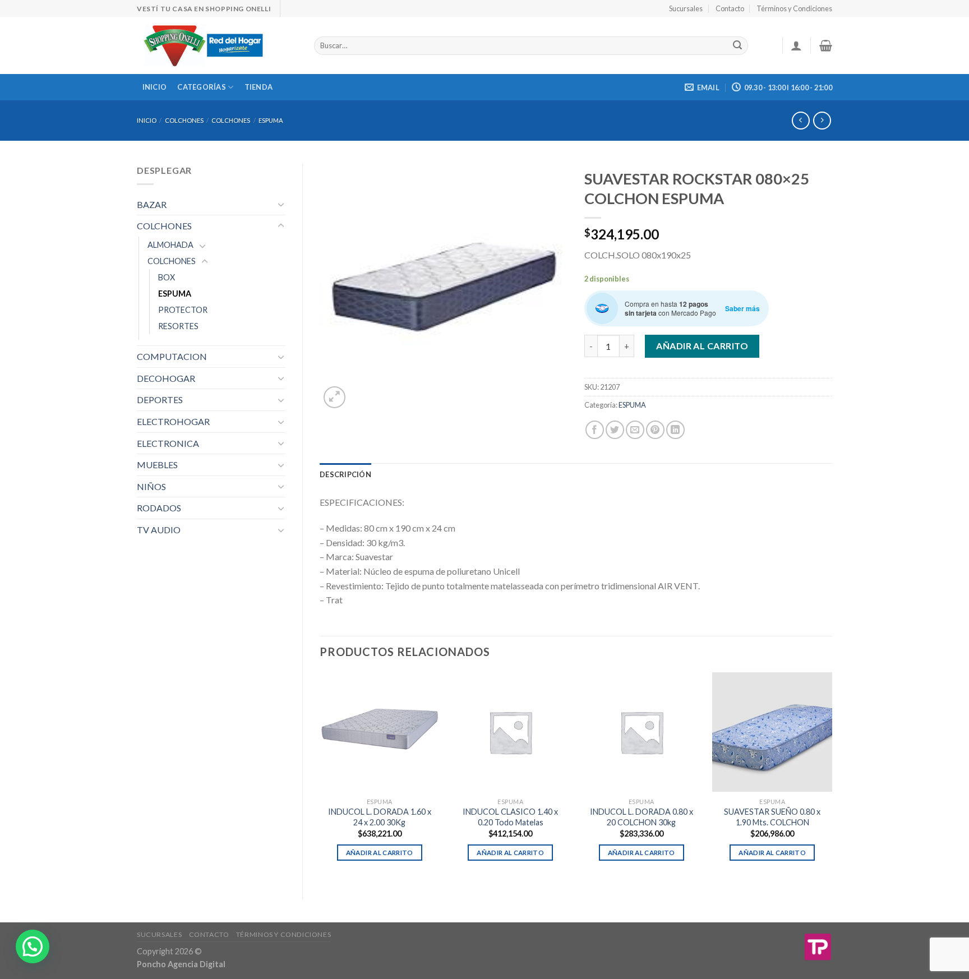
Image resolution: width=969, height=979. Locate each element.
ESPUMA (271, 120)
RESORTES (178, 326)
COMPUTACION (172, 356)
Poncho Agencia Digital (181, 964)
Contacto (730, 8)
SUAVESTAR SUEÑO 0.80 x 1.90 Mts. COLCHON (772, 817)
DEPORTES (160, 399)
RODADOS (159, 507)
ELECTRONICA (168, 443)
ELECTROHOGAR (173, 421)
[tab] (345, 474)
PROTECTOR (182, 310)
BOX (166, 277)
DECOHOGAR (166, 378)
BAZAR (152, 204)
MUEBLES (157, 464)
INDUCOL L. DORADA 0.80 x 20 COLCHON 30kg (641, 817)
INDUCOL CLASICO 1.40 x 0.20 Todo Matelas (510, 817)
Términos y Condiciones (794, 8)
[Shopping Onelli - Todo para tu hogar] (217, 45)
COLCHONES (184, 120)
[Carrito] (825, 45)
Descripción (345, 474)
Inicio (154, 86)
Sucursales (686, 8)
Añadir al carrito (702, 345)
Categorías (201, 86)
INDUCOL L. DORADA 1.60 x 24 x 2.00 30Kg (379, 817)
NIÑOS (151, 486)
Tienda (258, 86)
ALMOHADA (170, 245)
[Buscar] (737, 46)
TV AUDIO (159, 529)
